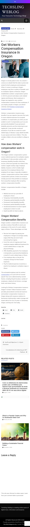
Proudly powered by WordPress (12, 522)
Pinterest (6, 335)
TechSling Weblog (13, 10)
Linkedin (16, 335)
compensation (5, 274)
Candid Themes (21, 524)
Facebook (6, 331)
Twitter (16, 331)
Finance (5, 61)
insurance (5, 325)
